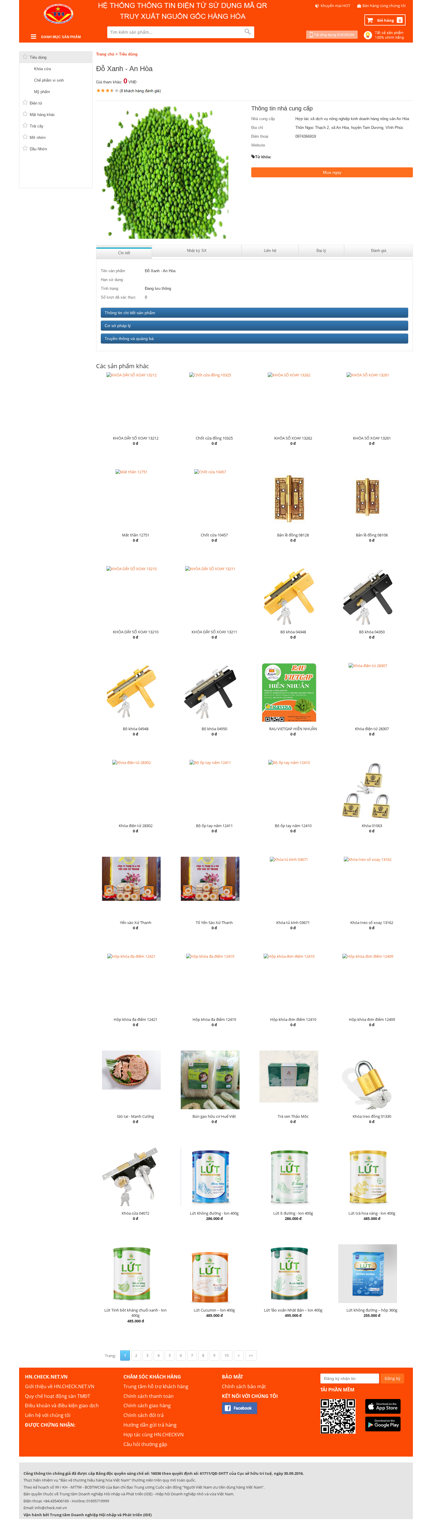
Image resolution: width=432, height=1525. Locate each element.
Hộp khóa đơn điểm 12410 (293, 1019)
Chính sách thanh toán (148, 1396)
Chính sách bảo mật (244, 1386)
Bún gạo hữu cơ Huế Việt (214, 1116)
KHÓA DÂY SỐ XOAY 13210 (135, 631)
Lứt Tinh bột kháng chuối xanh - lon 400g (135, 1312)
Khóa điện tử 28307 (372, 728)
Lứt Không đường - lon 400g (214, 1213)
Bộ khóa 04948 (135, 728)
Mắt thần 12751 (135, 535)
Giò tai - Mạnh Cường (135, 1116)
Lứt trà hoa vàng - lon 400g (372, 1213)
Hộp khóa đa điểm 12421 (135, 1019)
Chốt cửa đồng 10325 (214, 438)
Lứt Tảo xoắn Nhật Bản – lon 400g (293, 1310)
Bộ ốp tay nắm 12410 (293, 825)
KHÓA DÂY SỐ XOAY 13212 (135, 438)
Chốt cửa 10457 (214, 535)
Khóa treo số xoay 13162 (371, 922)
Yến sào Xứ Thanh (135, 922)
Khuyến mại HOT (335, 5)
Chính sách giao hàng (147, 1405)
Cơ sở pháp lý (118, 325)
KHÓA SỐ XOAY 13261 (372, 438)
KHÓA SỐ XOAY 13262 (293, 438)
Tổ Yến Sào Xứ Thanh (214, 922)
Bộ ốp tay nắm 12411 (214, 825)
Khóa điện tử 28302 (136, 825)
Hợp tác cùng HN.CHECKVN (153, 1434)
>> (251, 1355)
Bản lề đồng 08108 (372, 535)
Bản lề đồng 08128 (293, 535)
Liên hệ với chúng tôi (48, 1415)
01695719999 (97, 1501)
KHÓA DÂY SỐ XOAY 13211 (214, 631)
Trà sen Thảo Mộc (293, 1116)
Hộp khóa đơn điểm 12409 (372, 1019)
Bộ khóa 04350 (372, 631)
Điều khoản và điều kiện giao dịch (62, 1405)
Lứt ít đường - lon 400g (293, 1213)
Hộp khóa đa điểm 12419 (214, 1019)
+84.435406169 (56, 1501)
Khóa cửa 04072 (135, 1213)
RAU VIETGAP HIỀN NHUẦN (293, 728)
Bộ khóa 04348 (293, 631)
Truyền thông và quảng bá (129, 338)
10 (227, 1355)
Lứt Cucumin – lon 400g (214, 1310)
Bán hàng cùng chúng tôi (384, 5)
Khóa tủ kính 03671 (293, 922)
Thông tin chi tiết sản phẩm (130, 312)
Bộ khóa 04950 (214, 728)
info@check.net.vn (51, 1507)
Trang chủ (105, 54)
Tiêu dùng (128, 54)
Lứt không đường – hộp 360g (371, 1310)
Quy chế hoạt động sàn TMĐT (57, 1396)
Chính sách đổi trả (143, 1415)
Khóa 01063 (372, 825)
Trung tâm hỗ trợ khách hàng (155, 1386)
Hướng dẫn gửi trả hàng (150, 1425)
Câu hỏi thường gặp (145, 1444)
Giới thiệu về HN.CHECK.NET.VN (59, 1386)
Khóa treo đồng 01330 (372, 1116)
